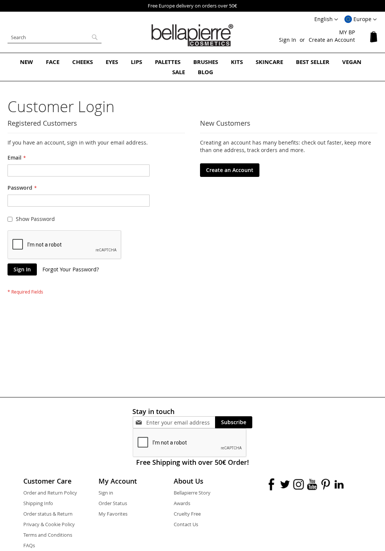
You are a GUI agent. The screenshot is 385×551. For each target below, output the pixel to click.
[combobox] (55, 37)
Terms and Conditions (47, 534)
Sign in (106, 492)
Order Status (113, 503)
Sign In (287, 39)
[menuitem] (26, 62)
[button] (360, 19)
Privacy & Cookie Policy (49, 524)
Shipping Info (38, 503)
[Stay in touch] (181, 422)
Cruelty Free (187, 513)
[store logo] (192, 35)
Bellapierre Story (192, 492)
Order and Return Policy (50, 492)
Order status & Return (48, 513)
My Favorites (113, 513)
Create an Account (332, 39)
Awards (182, 503)
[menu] (192, 67)
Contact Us (186, 524)
